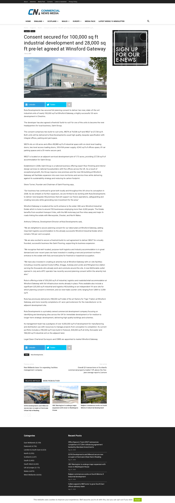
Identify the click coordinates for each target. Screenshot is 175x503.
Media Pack (41, 1)
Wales (65, 21)
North (40, 28)
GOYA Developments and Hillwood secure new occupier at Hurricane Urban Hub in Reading (36, 408)
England (33, 28)
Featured (27, 446)
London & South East (32, 450)
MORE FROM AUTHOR (51, 381)
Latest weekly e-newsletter (111, 21)
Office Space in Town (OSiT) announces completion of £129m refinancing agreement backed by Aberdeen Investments (85, 444)
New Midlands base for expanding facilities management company (41, 368)
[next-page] (29, 415)
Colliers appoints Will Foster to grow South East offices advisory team (86, 485)
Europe (76, 21)
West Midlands (30, 475)
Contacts (50, 1)
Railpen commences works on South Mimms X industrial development (86, 475)
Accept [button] (137, 500)
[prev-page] (25, 415)
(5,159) (32, 442)
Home (28, 21)
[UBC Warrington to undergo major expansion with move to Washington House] (65, 394)
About (26, 1)
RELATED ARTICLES (32, 381)
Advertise (33, 1)
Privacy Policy (73, 1)
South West (28, 464)
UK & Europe (29, 467)
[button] (148, 21)
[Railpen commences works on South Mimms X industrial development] (94, 394)
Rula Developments (37, 355)
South (26, 460)
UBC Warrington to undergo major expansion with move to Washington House (65, 408)
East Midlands (29, 442)
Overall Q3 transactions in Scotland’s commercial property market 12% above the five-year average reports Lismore (87, 370)
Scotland (52, 21)
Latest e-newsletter (61, 1)
